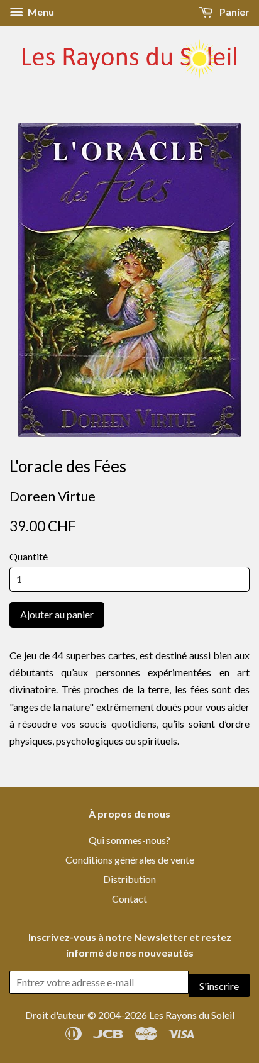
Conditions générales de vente (129, 859)
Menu (40, 12)
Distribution (129, 879)
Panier (234, 12)
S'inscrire (219, 986)
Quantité (28, 556)
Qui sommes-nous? (129, 840)
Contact (129, 898)
